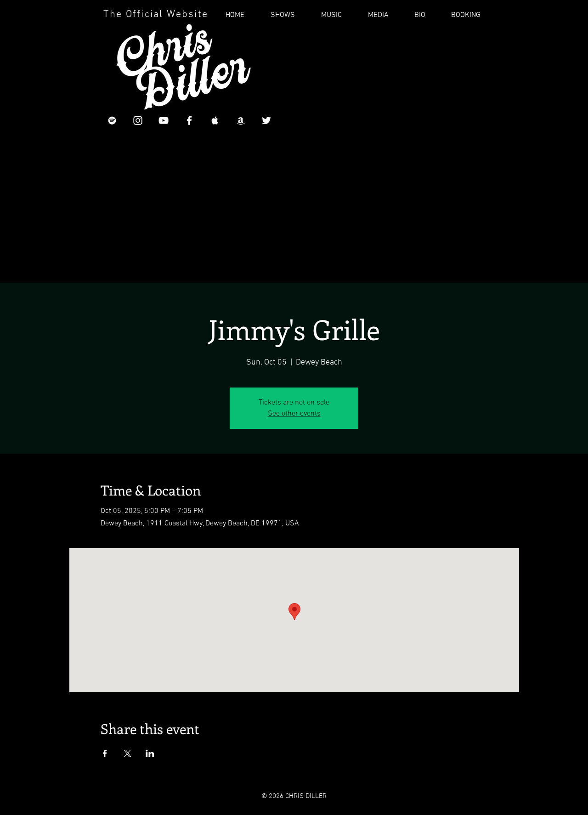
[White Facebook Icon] (189, 120)
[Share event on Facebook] (105, 753)
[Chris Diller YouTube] (164, 120)
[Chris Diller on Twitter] (266, 120)
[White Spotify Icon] (112, 120)
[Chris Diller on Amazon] (241, 120)
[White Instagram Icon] (138, 120)
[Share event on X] (127, 753)
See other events (294, 413)
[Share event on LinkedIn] (150, 753)
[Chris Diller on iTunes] (215, 120)
